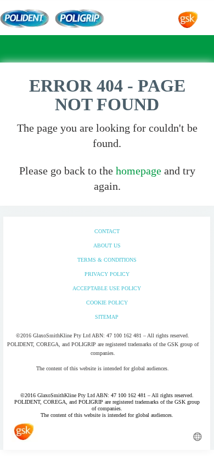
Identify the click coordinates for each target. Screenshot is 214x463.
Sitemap (107, 317)
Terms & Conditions (107, 260)
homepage (138, 171)
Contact (107, 231)
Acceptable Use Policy (106, 288)
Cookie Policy (107, 303)
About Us (107, 245)
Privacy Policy (107, 274)
